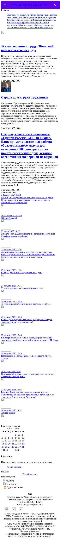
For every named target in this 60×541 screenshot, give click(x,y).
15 (16, 440)
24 (23, 444)
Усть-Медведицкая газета (29, 5)
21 (13, 444)
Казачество (50, 20)
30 (19, 447)
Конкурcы (12, 22)
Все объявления (30, 474)
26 (6, 447)
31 (23, 447)
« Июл (5, 450)
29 (16, 447)
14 (13, 440)
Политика (48, 25)
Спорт (50, 27)
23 (19, 444)
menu (5, 5)
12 (6, 440)
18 (3, 444)
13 (9, 440)
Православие (13, 27)
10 (23, 437)
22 (16, 444)
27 (9, 447)
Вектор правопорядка (47, 15)
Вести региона (30, 17)
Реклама (24, 27)
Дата (39, 17)
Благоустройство (28, 15)
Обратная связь (25, 25)
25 (3, 447)
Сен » (18, 450)
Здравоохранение (15, 20)
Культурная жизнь (26, 22)
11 (3, 440)
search (55, 5)
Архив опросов (14, 467)
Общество (38, 25)
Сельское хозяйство (37, 27)
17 (23, 440)
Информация (38, 20)
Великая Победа (15, 17)
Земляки (28, 20)
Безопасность (13, 15)
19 (6, 444)
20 (9, 444)
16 (19, 440)
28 (13, 447)
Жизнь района (49, 17)
